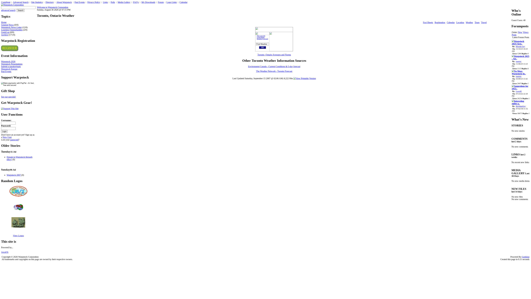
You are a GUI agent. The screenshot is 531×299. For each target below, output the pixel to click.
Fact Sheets (428, 22)
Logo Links (171, 2)
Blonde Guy (520, 46)
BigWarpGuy (521, 106)
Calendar (183, 2)
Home (3, 22)
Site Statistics (37, 2)
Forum (161, 2)
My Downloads (148, 2)
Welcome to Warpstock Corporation (52, 7)
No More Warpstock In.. (519, 72)
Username (6, 120)
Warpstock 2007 (14, 175)
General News (7, 25)
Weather (469, 22)
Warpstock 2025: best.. (518, 42)
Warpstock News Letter (11, 27)
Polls (113, 2)
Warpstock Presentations (11, 64)
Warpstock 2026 (8, 61)
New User (7, 137)
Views (525, 32)
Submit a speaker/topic (11, 66)
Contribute (5, 2)
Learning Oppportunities (12, 30)
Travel (484, 22)
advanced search (8, 10)
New (520, 32)
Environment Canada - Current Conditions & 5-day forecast (274, 66)
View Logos (18, 235)
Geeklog (525, 257)
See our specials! (8, 97)
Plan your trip (261, 36)
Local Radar (261, 37)
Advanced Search (20, 2)
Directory (49, 2)
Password (5, 126)
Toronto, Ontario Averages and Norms (274, 55)
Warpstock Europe (9, 69)
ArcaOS (4, 252)
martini (518, 61)
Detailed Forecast (262, 39)
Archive (4, 35)
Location (460, 22)
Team (477, 22)
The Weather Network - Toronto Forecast (274, 71)
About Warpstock (64, 2)
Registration (440, 22)
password (14, 140)
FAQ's (136, 2)
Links (105, 2)
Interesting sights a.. (518, 102)
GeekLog (5, 32)
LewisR (519, 91)
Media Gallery (124, 2)
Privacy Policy (93, 2)
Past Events (80, 2)
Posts (514, 35)
